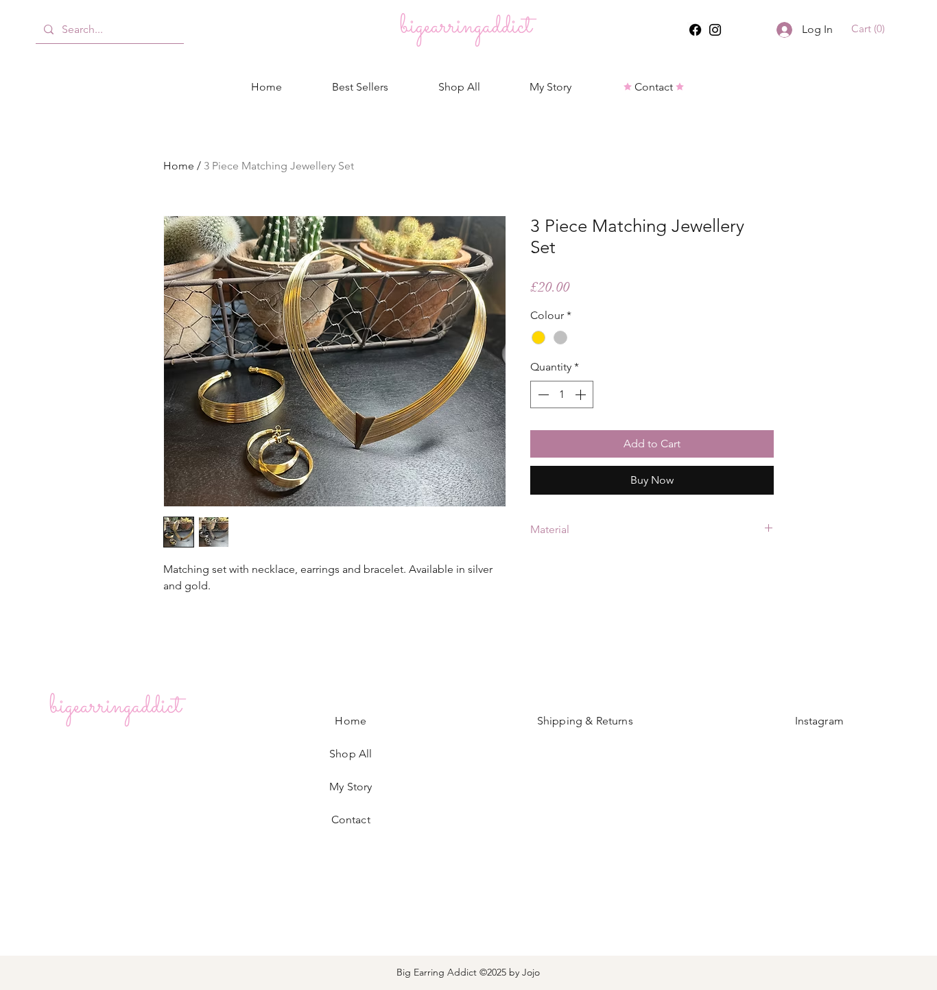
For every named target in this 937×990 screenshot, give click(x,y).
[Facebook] (695, 30)
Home (178, 165)
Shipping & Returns (585, 720)
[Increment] (581, 394)
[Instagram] (715, 30)
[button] (870, 29)
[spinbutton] (561, 394)
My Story (350, 786)
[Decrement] (541, 394)
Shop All (350, 753)
